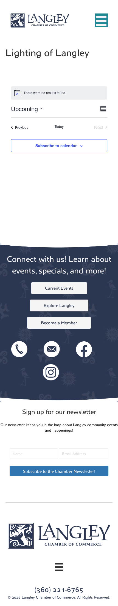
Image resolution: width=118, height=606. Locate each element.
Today (59, 126)
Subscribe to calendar (56, 145)
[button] (59, 471)
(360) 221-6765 (59, 590)
